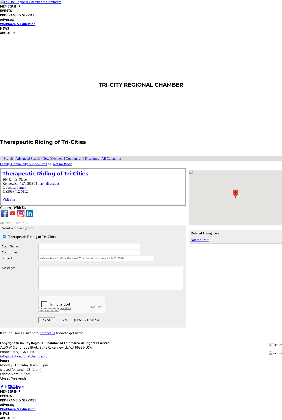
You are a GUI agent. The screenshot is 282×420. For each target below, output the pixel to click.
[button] (235, 194)
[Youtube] (14, 387)
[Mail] (22, 387)
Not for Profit (200, 240)
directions (52, 183)
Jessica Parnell (16, 187)
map (41, 183)
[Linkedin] (18, 387)
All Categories (111, 158)
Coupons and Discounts (82, 158)
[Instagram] (10, 387)
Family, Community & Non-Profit (23, 164)
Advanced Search (27, 158)
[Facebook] (2, 387)
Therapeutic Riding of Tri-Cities (45, 173)
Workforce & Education (17, 24)
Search (8, 158)
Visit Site (8, 199)
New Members (53, 158)
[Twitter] (6, 387)
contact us (47, 333)
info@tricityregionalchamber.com (25, 356)
